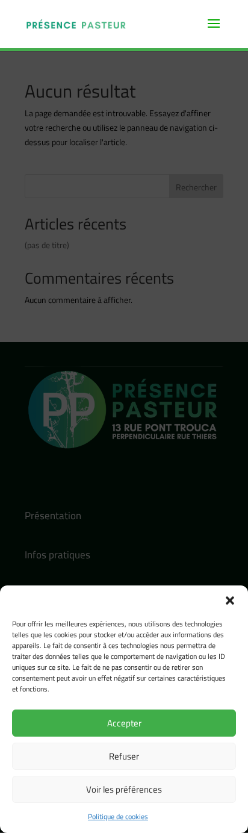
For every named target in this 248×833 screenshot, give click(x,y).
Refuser (124, 756)
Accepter (124, 723)
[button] (230, 600)
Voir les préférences (124, 789)
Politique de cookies (118, 816)
